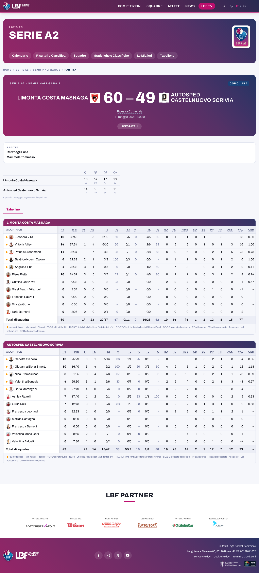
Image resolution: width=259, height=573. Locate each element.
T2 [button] (106, 229)
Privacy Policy (202, 556)
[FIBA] (250, 564)
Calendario (20, 55)
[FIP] (231, 564)
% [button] (117, 229)
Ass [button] (230, 229)
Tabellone (167, 55)
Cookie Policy (221, 556)
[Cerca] (224, 6)
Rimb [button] (185, 229)
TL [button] (149, 229)
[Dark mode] (231, 6)
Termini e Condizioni (244, 556)
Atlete (174, 6)
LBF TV (206, 6)
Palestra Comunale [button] (129, 111)
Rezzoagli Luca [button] (17, 152)
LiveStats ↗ (130, 126)
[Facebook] (98, 555)
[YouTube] (128, 555)
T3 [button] (128, 229)
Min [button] (74, 229)
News (190, 6)
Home (7, 70)
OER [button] (251, 229)
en (244, 6)
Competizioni (129, 6)
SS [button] (203, 229)
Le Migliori (144, 55)
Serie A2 (34, 35)
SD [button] (195, 229)
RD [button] (174, 229)
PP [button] (212, 229)
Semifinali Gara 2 (47, 70)
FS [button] (92, 229)
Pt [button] (62, 229)
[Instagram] (108, 555)
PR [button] (220, 229)
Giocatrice (14, 229)
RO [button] (166, 229)
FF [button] (84, 229)
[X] (118, 555)
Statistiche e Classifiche (111, 55)
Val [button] (240, 229)
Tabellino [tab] (13, 209)
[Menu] (252, 6)
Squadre (154, 6)
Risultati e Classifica (51, 55)
